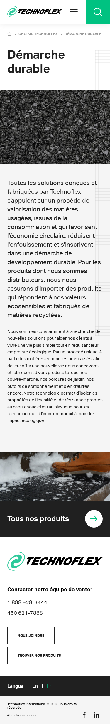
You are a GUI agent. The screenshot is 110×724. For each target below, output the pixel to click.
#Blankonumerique (22, 715)
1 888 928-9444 (27, 602)
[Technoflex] (34, 12)
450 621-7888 (25, 613)
